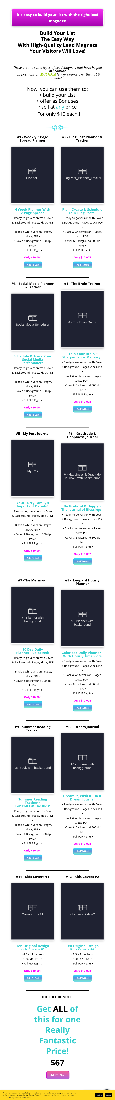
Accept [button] (108, 1095)
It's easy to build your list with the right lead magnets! (57, 17)
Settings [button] (99, 1095)
